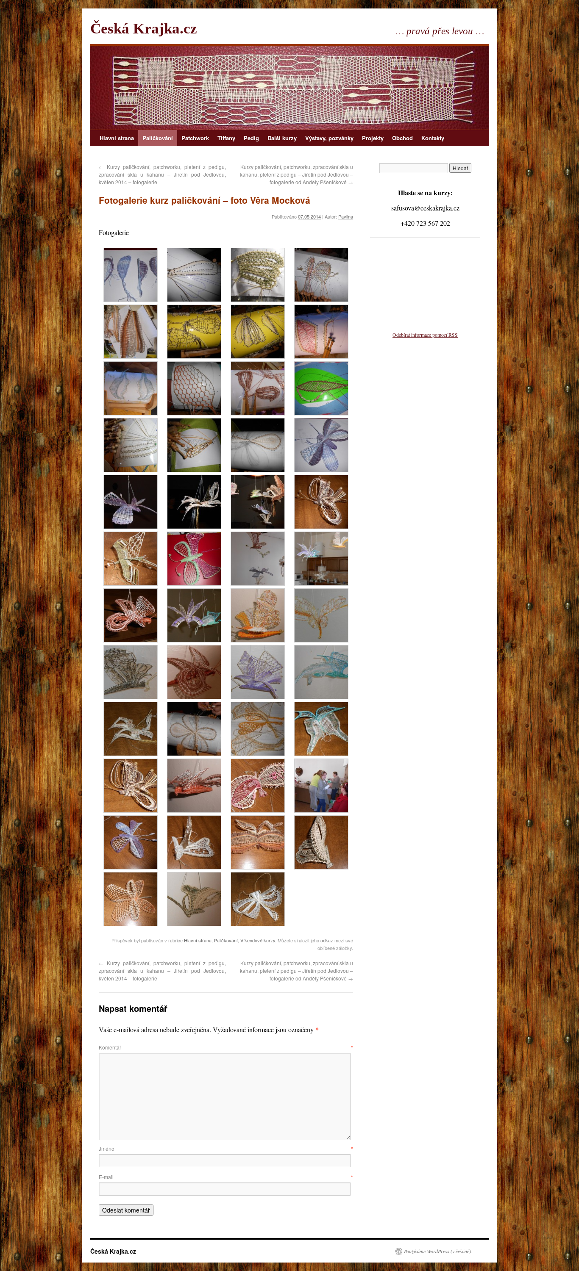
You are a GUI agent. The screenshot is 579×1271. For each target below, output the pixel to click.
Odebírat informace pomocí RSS (425, 334)
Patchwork (195, 138)
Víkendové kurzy (257, 940)
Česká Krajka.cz (143, 28)
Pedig (251, 138)
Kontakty (432, 138)
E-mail (226, 1176)
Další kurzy (282, 138)
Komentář (226, 1047)
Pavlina (345, 216)
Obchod (402, 138)
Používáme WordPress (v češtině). (438, 1251)
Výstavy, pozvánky (329, 138)
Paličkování (157, 138)
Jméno (226, 1148)
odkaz (326, 940)
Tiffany (226, 138)
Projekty (373, 138)
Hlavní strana (117, 138)
